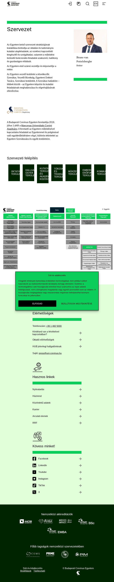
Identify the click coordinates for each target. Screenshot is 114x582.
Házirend (37, 396)
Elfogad (37, 303)
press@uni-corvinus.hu (50, 353)
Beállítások (25, 571)
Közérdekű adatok (41, 403)
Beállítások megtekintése (76, 303)
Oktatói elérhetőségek (43, 340)
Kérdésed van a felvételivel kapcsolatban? (46, 332)
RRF (35, 423)
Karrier (36, 409)
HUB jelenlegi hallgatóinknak (47, 346)
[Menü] (104, 4)
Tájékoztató (39, 571)
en (95, 4)
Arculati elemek (40, 416)
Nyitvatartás (38, 389)
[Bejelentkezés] (69, 4)
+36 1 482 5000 (54, 326)
